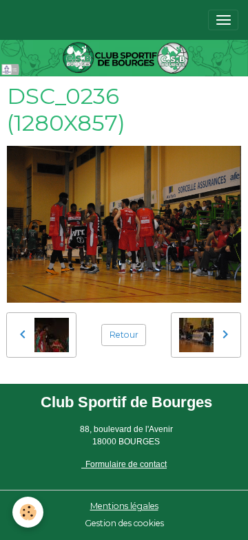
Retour (124, 335)
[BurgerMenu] (223, 20)
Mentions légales (124, 506)
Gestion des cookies (124, 523)
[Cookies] (27, 512)
